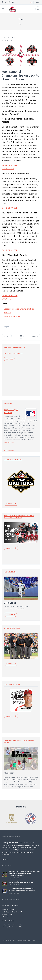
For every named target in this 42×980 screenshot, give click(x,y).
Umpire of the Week (12, 628)
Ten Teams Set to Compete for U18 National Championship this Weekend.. (22, 889)
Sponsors (8, 403)
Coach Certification (12, 684)
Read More (10, 503)
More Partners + (9, 450)
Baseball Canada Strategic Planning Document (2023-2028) (19, 517)
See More (10, 359)
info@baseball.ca (8, 921)
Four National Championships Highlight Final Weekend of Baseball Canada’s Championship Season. (24, 873)
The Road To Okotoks (13, 460)
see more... (5, 859)
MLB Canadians (10, 572)
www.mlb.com (9, 442)
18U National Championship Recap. (21, 882)
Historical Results (12, 316)
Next (34, 336)
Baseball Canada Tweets (14, 347)
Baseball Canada (9, 37)
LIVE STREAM (8, 168)
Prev (7, 336)
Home (21, 24)
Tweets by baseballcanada (13, 353)
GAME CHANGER (9, 165)
